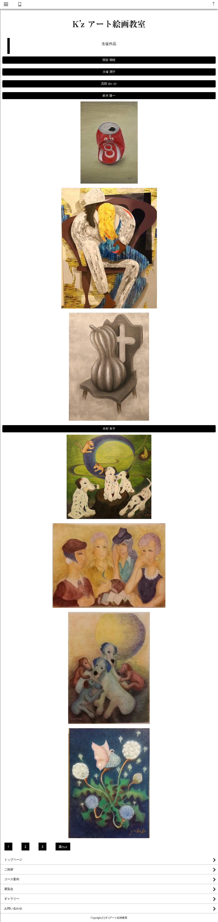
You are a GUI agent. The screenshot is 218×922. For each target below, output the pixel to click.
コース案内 (11, 879)
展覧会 (8, 889)
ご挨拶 (8, 869)
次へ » (63, 846)
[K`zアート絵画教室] (109, 32)
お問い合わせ (13, 908)
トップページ (13, 859)
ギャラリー (11, 898)
